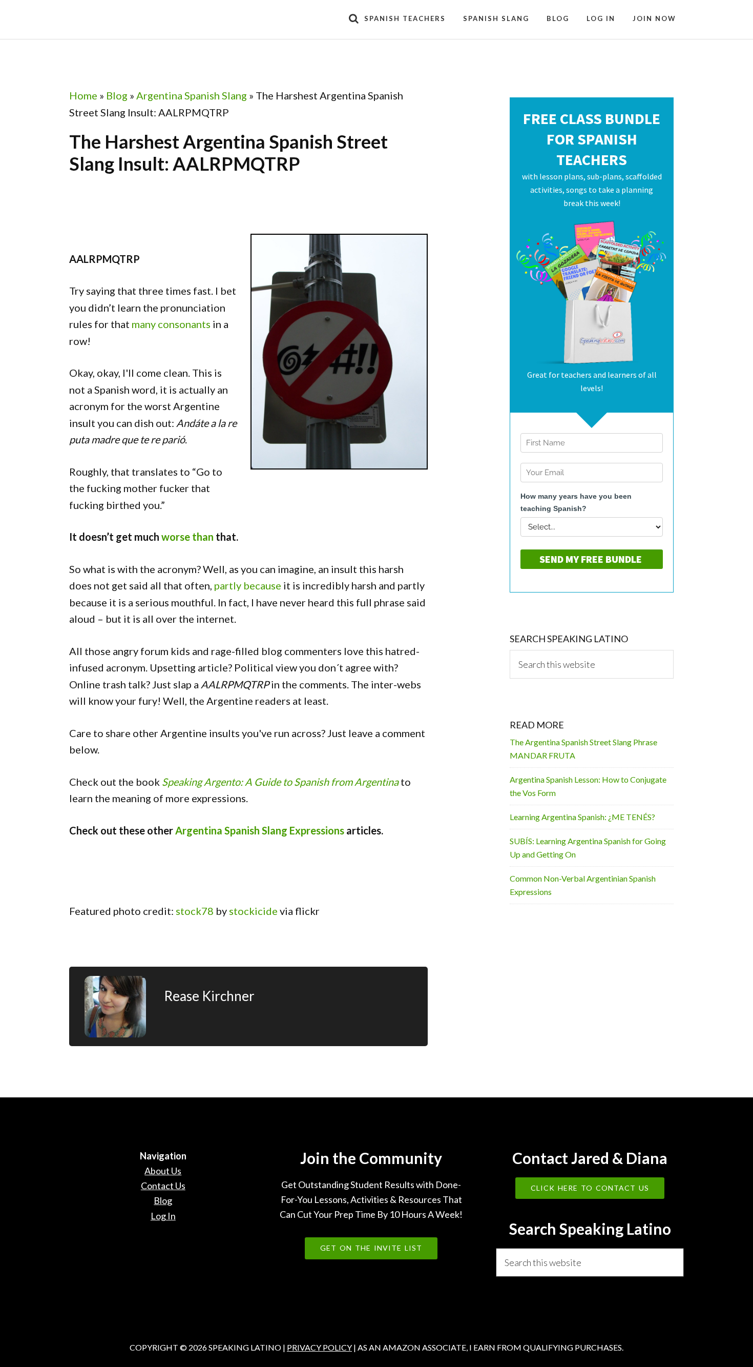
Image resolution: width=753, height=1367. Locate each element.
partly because (247, 585)
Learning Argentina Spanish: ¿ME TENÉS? (582, 817)
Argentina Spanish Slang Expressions (259, 830)
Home (83, 95)
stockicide (253, 911)
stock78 (195, 911)
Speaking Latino (161, 19)
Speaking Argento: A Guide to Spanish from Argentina (280, 782)
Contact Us (163, 1185)
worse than (187, 537)
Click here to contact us (590, 1188)
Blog (117, 95)
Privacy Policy (319, 1347)
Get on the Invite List (371, 1247)
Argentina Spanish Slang (191, 95)
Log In (163, 1215)
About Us (162, 1170)
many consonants (171, 324)
